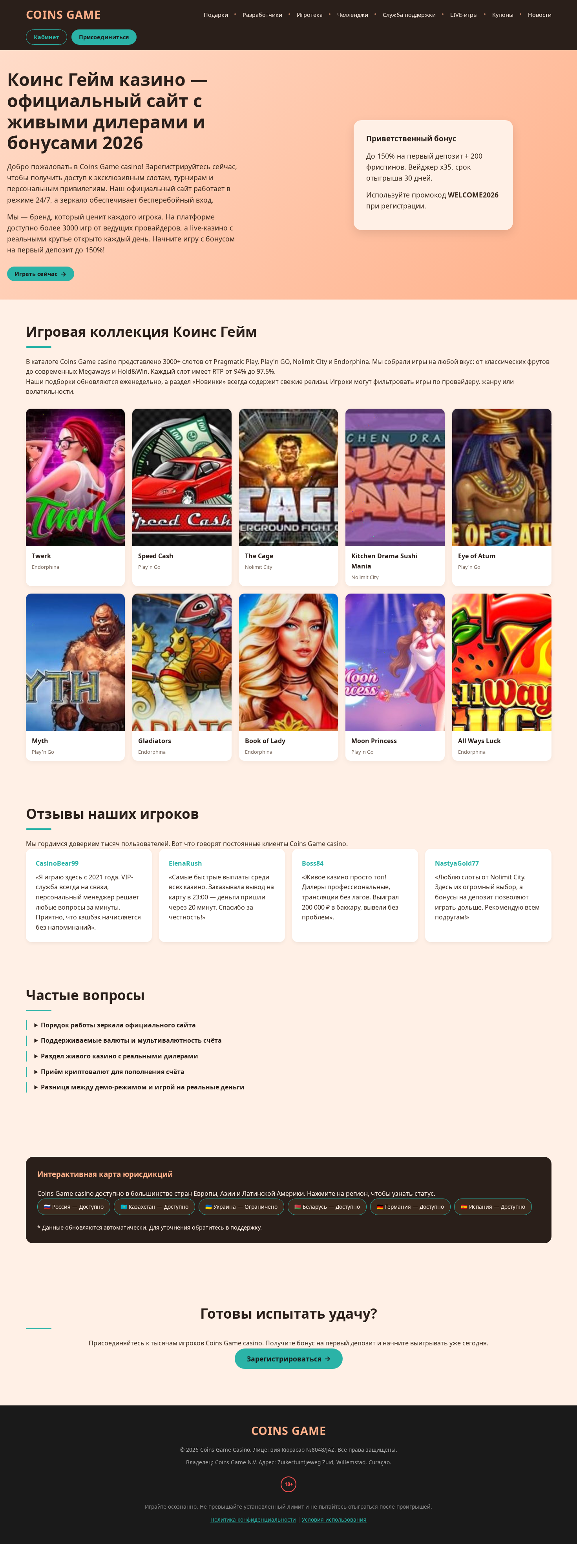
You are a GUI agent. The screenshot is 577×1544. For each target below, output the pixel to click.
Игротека (310, 14)
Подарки (216, 14)
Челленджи (352, 14)
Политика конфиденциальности (253, 1519)
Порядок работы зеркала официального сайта (118, 1025)
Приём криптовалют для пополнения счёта (112, 1071)
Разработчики (262, 14)
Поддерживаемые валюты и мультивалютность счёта (131, 1040)
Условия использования (334, 1519)
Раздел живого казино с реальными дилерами (119, 1056)
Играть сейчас (36, 274)
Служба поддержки (409, 14)
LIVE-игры (464, 14)
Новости (539, 14)
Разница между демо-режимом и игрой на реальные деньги (143, 1087)
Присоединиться (104, 37)
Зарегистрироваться (284, 1358)
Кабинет (46, 37)
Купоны (502, 14)
